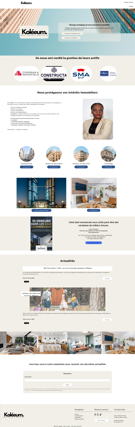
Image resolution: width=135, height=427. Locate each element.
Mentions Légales (58, 426)
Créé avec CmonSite (76, 426)
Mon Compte (67, 426)
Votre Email (28, 377)
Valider (67, 385)
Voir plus (107, 278)
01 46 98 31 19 (118, 422)
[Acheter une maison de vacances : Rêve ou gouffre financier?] (67, 299)
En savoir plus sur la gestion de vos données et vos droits (49, 390)
